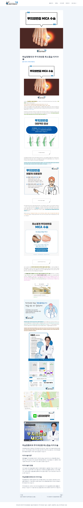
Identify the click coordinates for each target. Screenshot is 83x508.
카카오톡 (62, 3)
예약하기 (68, 3)
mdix (66, 505)
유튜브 (56, 3)
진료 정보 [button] (74, 3)
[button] (76, 3)
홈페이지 (51, 3)
